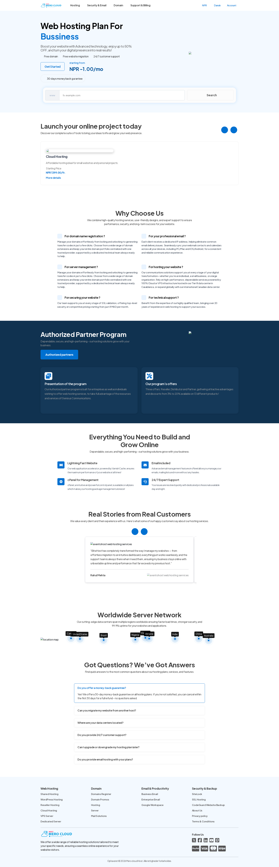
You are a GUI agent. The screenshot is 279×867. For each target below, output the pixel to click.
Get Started (53, 66)
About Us (197, 810)
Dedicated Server (51, 821)
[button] (206, 5)
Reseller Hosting (50, 804)
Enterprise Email (150, 799)
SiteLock (197, 793)
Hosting (95, 804)
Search (211, 95)
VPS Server (47, 815)
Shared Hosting (49, 793)
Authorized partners (59, 354)
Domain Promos (100, 799)
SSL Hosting (199, 799)
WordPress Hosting (52, 799)
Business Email (149, 793)
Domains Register (101, 793)
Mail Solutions (99, 815)
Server (95, 810)
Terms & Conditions (203, 821)
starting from (77, 62)
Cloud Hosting (49, 810)
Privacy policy (200, 815)
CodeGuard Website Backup (208, 804)
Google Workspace (152, 804)
